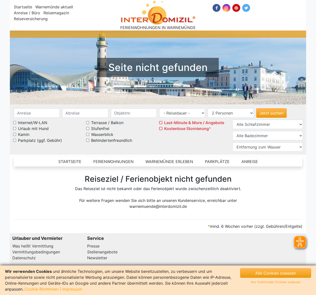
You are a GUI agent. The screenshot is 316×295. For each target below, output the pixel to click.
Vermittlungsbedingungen (36, 251)
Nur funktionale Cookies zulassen (275, 282)
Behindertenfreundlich (111, 140)
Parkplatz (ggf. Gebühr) (40, 140)
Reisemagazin (56, 12)
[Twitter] (246, 8)
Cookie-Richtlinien (41, 289)
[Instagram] (226, 8)
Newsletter (97, 257)
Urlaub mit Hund (33, 128)
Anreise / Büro (27, 12)
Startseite (23, 6)
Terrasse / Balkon (107, 122)
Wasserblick (102, 134)
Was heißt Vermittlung (32, 246)
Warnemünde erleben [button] (169, 161)
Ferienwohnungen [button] (113, 161)
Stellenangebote (102, 251)
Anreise (249, 161)
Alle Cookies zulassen (275, 273)
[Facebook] (216, 8)
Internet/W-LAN (32, 122)
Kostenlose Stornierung (186, 128)
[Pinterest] (236, 8)
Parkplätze (217, 161)
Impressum (72, 289)
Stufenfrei (100, 128)
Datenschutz (24, 257)
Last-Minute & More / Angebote (194, 122)
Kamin (23, 134)
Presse (93, 246)
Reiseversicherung (31, 18)
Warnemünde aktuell (54, 6)
